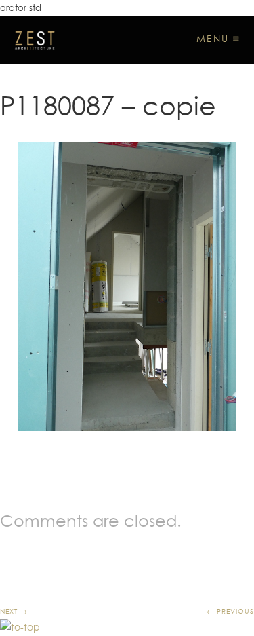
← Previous (230, 611)
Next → (14, 611)
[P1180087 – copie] (127, 287)
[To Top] (20, 627)
